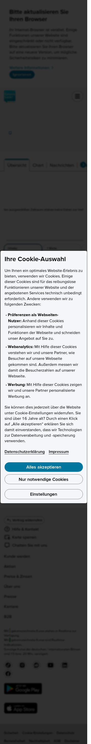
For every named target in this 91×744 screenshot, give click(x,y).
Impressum (59, 451)
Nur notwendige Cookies (44, 479)
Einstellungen (43, 494)
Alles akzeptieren (43, 467)
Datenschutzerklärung (25, 451)
